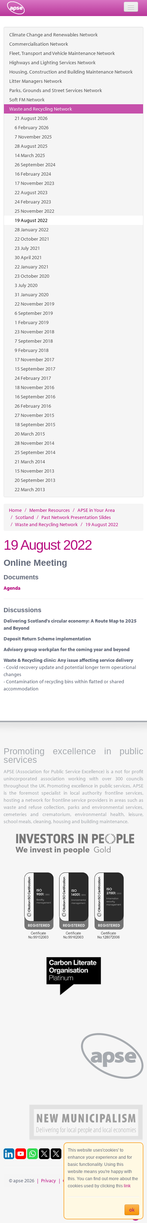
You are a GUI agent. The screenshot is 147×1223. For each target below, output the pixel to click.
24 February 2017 (33, 378)
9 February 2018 (32, 350)
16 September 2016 (35, 396)
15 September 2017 (35, 369)
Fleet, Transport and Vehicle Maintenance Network (62, 53)
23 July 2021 (27, 248)
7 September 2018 (34, 341)
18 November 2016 (34, 387)
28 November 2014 (34, 443)
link (127, 1185)
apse (16, 7)
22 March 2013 (30, 489)
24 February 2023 (33, 201)
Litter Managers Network (35, 81)
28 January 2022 (32, 229)
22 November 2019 (34, 304)
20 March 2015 (30, 434)
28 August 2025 (31, 146)
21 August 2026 (31, 118)
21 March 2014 (30, 461)
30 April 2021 (28, 257)
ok (132, 1210)
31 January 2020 (32, 294)
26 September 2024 (35, 164)
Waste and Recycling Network (40, 109)
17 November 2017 (34, 359)
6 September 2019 (34, 313)
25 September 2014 (35, 452)
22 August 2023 (31, 192)
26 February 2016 (33, 406)
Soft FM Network (27, 99)
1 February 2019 (32, 322)
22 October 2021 (32, 239)
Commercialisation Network (38, 44)
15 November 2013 (34, 471)
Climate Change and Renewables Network (53, 34)
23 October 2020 (32, 276)
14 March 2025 (30, 155)
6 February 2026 (32, 127)
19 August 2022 (31, 220)
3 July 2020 (26, 285)
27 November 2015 (34, 415)
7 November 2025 (33, 137)
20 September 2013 (35, 480)
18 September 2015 (35, 424)
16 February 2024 (33, 174)
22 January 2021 (32, 266)
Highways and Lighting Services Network (52, 62)
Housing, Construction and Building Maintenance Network (71, 72)
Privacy (48, 1180)
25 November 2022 (34, 211)
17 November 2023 (34, 183)
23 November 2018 (34, 331)
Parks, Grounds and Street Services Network (55, 90)
